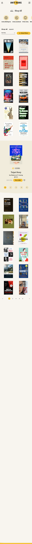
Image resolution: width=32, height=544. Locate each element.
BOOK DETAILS (9, 180)
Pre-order (18, 180)
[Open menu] (29, 3)
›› (29, 298)
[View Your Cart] (2, 3)
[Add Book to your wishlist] (24, 180)
